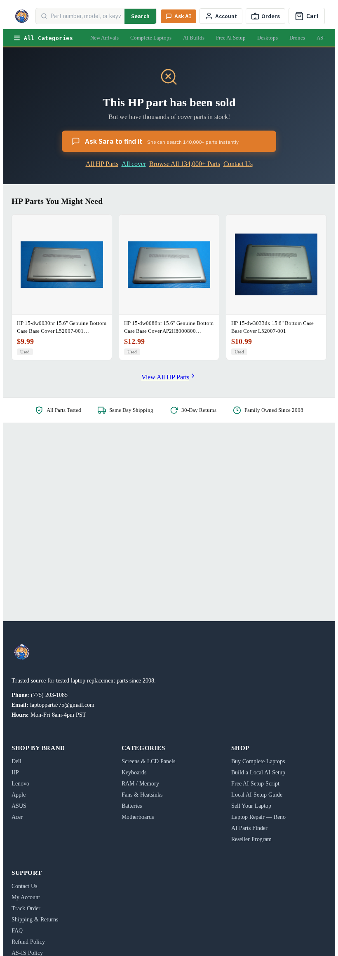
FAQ (17, 931)
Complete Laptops (150, 38)
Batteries (132, 806)
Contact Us (238, 163)
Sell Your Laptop (251, 806)
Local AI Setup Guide (256, 795)
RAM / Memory (140, 784)
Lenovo (20, 784)
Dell (16, 761)
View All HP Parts (165, 377)
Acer (17, 817)
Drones (297, 38)
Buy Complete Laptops (258, 761)
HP (15, 772)
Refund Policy (28, 942)
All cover (134, 163)
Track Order (26, 908)
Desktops (267, 38)
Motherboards (138, 817)
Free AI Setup (231, 38)
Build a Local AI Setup (258, 772)
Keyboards (134, 772)
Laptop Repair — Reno (258, 817)
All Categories (48, 38)
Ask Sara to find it (162, 141)
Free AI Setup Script (255, 784)
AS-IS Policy (27, 953)
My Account (26, 897)
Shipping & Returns (35, 919)
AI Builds (193, 38)
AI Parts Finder (249, 828)
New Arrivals (104, 38)
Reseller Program (251, 839)
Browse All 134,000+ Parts (184, 163)
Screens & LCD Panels (148, 761)
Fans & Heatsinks (142, 795)
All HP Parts (102, 163)
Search (140, 16)
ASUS (19, 806)
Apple (19, 795)
